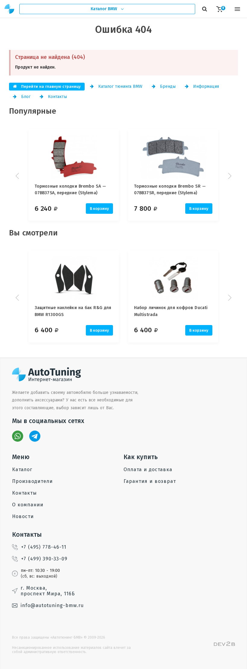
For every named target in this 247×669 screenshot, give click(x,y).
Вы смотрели (33, 233)
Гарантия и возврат (150, 481)
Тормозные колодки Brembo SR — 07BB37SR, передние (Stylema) (170, 189)
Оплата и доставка (148, 469)
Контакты (56, 96)
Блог (25, 96)
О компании (27, 505)
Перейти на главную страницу (50, 86)
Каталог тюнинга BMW (119, 86)
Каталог (22, 469)
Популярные (32, 111)
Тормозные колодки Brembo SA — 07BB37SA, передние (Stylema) (70, 189)
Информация (205, 86)
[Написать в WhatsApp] (17, 436)
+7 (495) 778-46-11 (43, 547)
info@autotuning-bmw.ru (52, 605)
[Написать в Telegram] (34, 436)
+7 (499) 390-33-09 (44, 559)
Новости (23, 516)
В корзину (99, 208)
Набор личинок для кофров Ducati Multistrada (171, 311)
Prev (18, 176)
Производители (32, 481)
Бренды (167, 86)
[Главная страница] (10, 9)
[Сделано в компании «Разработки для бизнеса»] (224, 644)
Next (229, 176)
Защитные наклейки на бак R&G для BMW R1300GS (73, 311)
